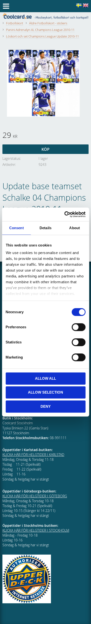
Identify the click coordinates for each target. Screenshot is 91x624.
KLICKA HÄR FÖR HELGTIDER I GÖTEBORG (34, 496)
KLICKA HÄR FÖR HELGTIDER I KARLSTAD (33, 454)
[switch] (78, 327)
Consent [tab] (16, 228)
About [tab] (74, 228)
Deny (46, 406)
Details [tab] (45, 228)
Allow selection (45, 392)
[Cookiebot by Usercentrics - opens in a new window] (64, 214)
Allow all (45, 378)
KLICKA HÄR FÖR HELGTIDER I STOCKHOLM (35, 530)
